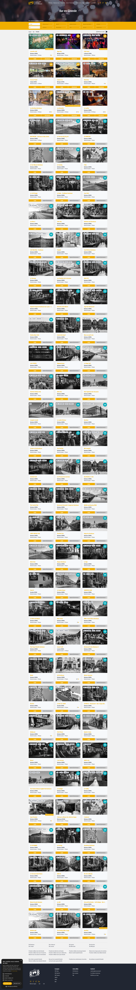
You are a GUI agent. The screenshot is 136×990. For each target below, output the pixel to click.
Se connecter (87, 3)
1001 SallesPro (57, 973)
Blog (83, 3)
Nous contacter (75, 973)
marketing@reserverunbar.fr (95, 971)
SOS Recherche (78, 3)
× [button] (21, 960)
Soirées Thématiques (70, 3)
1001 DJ (56, 977)
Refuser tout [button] (17, 983)
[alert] (12, 974)
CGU (39, 984)
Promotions (63, 3)
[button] (47, 24)
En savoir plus (14, 971)
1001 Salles (57, 971)
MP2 (55, 982)
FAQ (73, 975)
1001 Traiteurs (57, 975)
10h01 (56, 979)
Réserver (47, 59)
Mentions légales (33, 984)
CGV (44, 984)
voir (35, 59)
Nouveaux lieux (56, 3)
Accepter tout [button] (7, 983)
